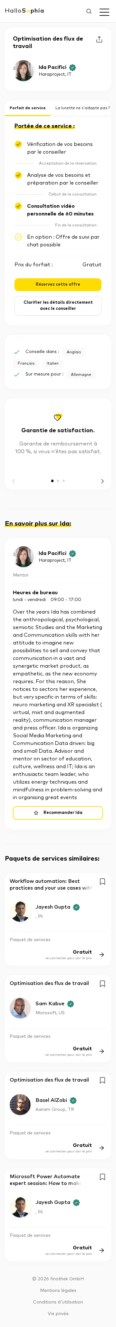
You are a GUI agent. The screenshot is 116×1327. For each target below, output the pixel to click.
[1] (58, 481)
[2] (64, 481)
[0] (52, 481)
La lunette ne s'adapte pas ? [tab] (82, 108)
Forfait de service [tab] (28, 108)
